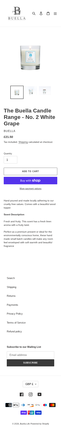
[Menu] (55, 13)
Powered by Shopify (39, 424)
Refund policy (14, 331)
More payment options (31, 188)
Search (11, 278)
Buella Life (25, 424)
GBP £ (29, 384)
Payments (12, 304)
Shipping (23, 142)
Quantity (8, 153)
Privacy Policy (15, 313)
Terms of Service (16, 322)
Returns (11, 295)
